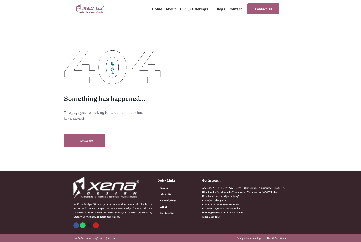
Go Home (86, 140)
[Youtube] (96, 225)
